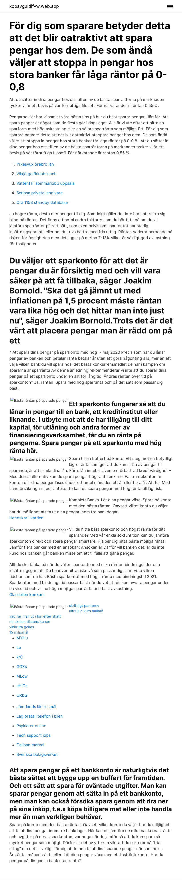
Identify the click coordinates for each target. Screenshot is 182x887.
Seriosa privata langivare (39, 193)
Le (18, 647)
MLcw (22, 676)
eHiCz (22, 685)
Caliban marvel (30, 745)
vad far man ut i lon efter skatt (35, 616)
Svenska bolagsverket (37, 754)
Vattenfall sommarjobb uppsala (45, 183)
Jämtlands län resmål (36, 706)
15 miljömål (18, 632)
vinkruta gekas (21, 627)
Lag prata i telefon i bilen (39, 716)
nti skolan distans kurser (29, 621)
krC (19, 657)
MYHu (22, 638)
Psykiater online (31, 725)
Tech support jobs (33, 735)
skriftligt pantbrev (84, 605)
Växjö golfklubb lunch (36, 173)
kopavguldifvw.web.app (34, 6)
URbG (21, 695)
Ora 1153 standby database (42, 202)
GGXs (21, 666)
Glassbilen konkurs (26, 594)
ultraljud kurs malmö (86, 611)
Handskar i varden (26, 518)
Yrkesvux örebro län (35, 164)
